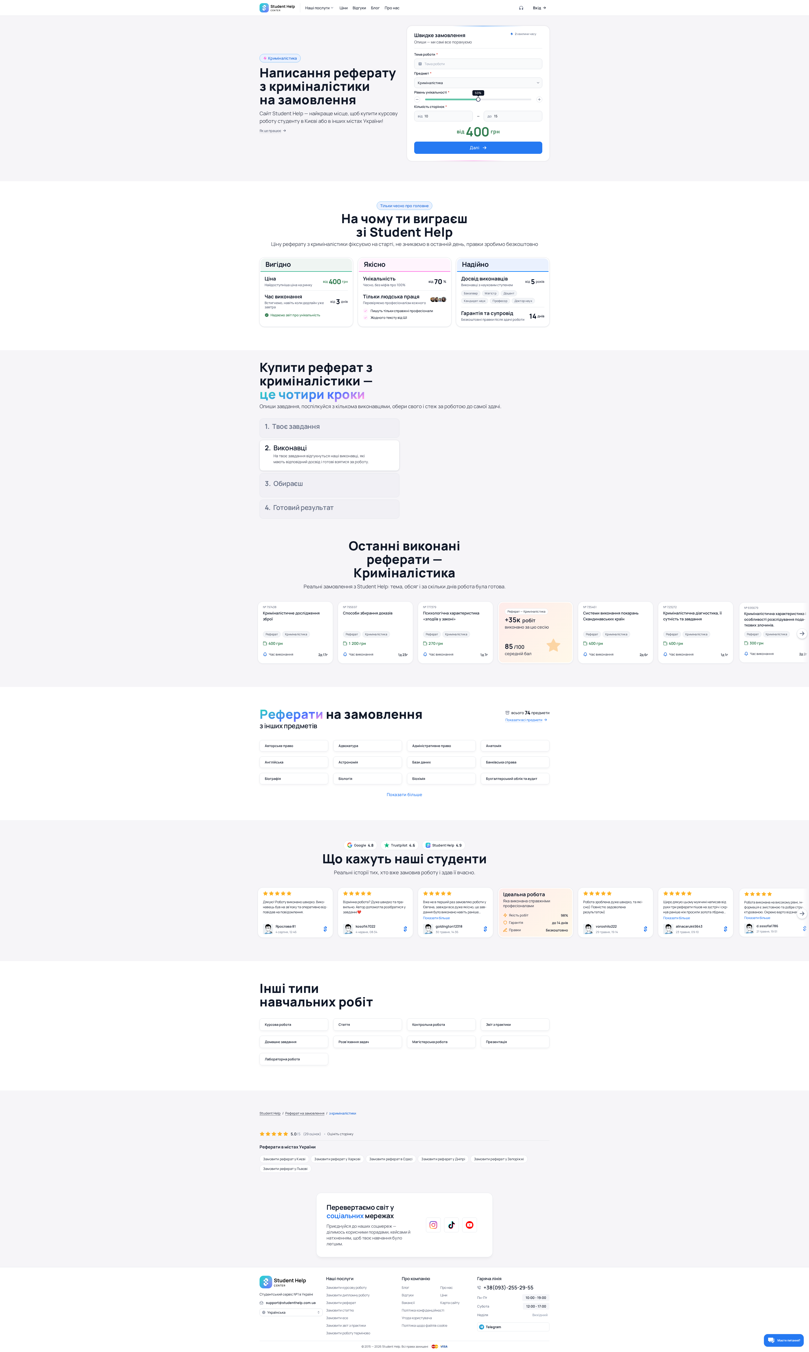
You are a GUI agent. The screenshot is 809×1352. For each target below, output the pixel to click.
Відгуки (408, 1295)
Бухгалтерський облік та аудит (511, 778)
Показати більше (436, 918)
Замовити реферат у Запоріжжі (499, 1159)
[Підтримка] (521, 7)
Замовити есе (337, 1318)
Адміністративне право (431, 745)
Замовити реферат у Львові (285, 1168)
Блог (405, 1287)
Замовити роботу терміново (348, 1333)
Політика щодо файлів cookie (424, 1325)
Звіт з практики (498, 1024)
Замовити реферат (341, 1302)
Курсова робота (278, 1024)
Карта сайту (449, 1302)
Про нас (446, 1287)
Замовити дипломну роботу (348, 1295)
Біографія (273, 778)
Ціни (443, 1295)
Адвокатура (348, 745)
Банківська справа (501, 762)
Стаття (344, 1024)
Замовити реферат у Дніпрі (443, 1159)
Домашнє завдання (280, 1041)
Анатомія (493, 745)
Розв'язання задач (354, 1041)
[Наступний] (802, 633)
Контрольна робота (428, 1024)
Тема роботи (424, 54)
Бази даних (421, 762)
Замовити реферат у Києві (284, 1159)
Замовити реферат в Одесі (391, 1159)
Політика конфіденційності (423, 1310)
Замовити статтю (340, 1310)
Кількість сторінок (429, 106)
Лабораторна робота (282, 1059)
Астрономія (348, 762)
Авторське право (279, 745)
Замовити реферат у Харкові (337, 1159)
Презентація (496, 1041)
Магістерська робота (429, 1041)
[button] (320, 8)
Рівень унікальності (430, 92)
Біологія (345, 778)
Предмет (421, 73)
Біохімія (418, 778)
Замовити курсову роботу (346, 1287)
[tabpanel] (478, 102)
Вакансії (408, 1302)
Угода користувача (417, 1318)
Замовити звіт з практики (346, 1325)
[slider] (478, 99)
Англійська (274, 762)
